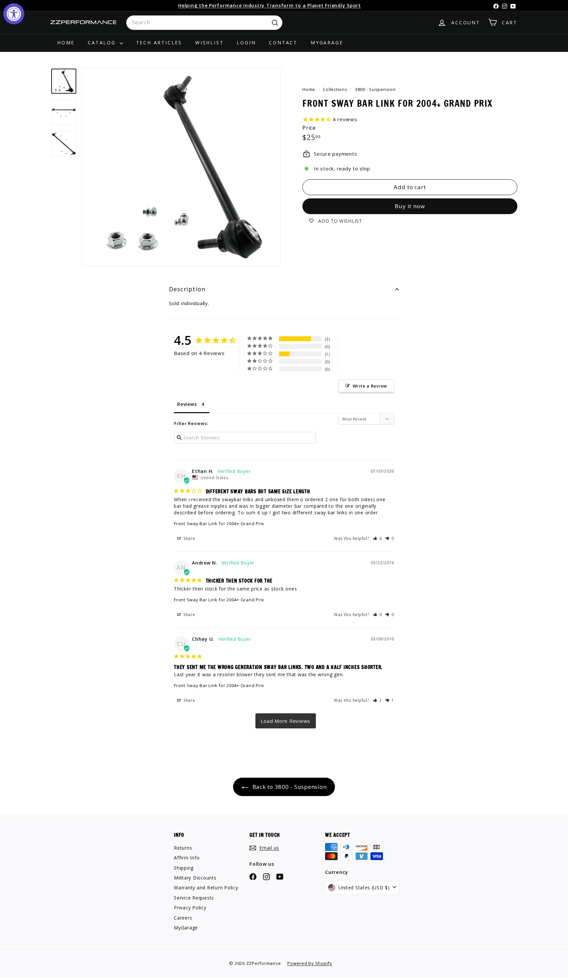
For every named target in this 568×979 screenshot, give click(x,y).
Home (66, 42)
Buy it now (410, 206)
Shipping (184, 868)
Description (187, 289)
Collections (335, 89)
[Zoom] (181, 167)
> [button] (285, 720)
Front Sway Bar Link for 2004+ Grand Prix (219, 523)
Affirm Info (187, 858)
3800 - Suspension (375, 89)
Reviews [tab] (187, 404)
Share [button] (188, 538)
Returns (183, 848)
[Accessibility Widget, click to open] (13, 13)
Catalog (103, 42)
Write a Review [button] (370, 386)
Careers (183, 918)
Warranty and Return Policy (206, 887)
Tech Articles (159, 42)
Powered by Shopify (309, 963)
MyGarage (327, 42)
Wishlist (209, 42)
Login (246, 42)
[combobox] (204, 22)
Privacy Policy (190, 907)
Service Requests (194, 898)
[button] (377, 538)
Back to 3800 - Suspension (289, 786)
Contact (283, 42)
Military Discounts (195, 878)
